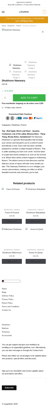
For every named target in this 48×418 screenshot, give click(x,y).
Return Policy (7, 303)
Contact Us (6, 310)
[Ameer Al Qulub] (36, 238)
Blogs (4, 292)
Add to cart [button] (12, 221)
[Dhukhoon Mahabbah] (36, 198)
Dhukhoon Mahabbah (35, 213)
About (4, 289)
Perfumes (6, 332)
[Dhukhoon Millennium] (12, 238)
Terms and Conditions (10, 306)
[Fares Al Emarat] (12, 198)
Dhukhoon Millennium (12, 253)
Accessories (7, 335)
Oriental (40, 250)
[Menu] (3, 12)
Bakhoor (5, 328)
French (18, 26)
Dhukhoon (11, 26)
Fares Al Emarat (12, 213)
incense (30, 166)
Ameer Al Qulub (36, 253)
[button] (43, 32)
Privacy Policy (7, 299)
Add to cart (29, 97)
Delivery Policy (8, 296)
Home (4, 26)
